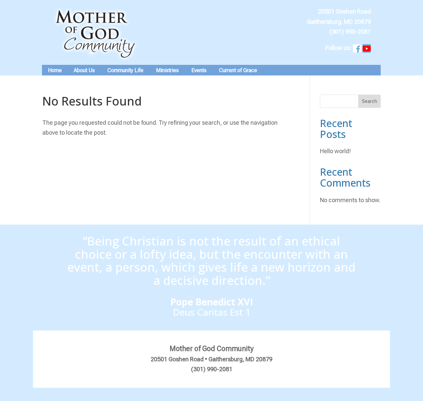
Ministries (167, 70)
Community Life (125, 70)
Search (369, 101)
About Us (84, 70)
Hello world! (335, 151)
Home (55, 70)
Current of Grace (238, 70)
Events (199, 70)
